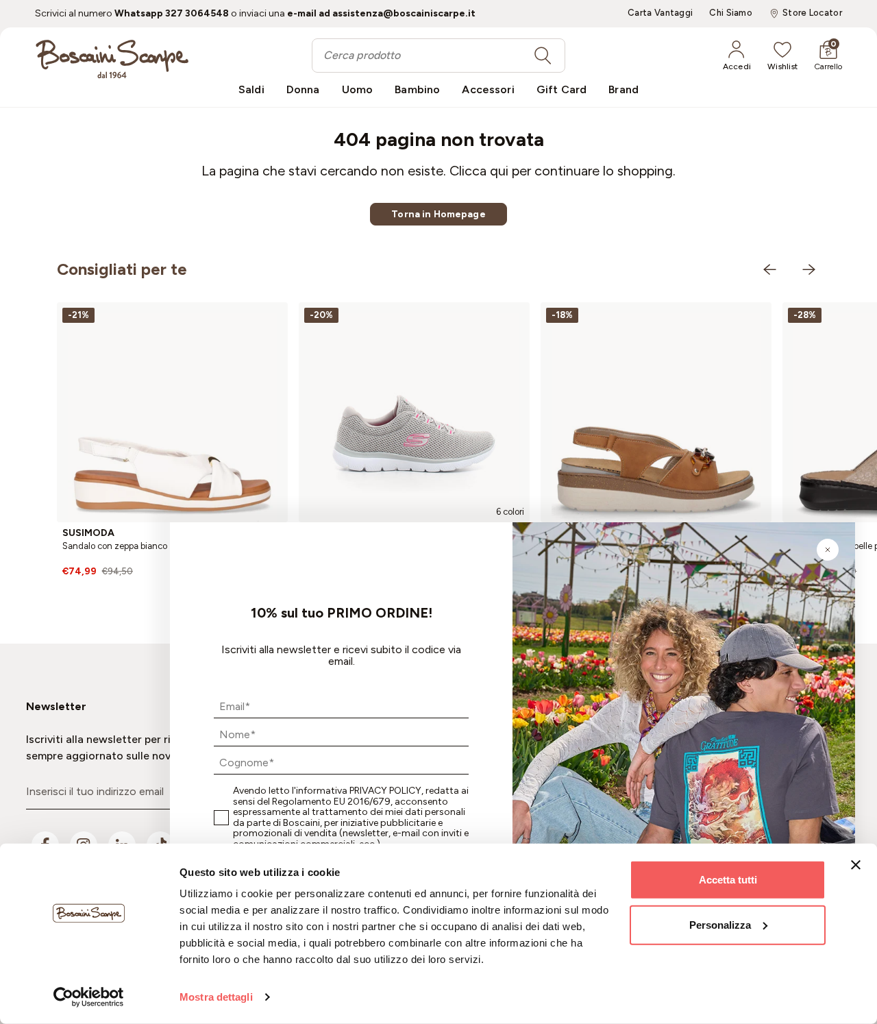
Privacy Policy (385, 790)
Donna (303, 89)
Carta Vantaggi (660, 13)
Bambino (417, 89)
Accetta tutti (728, 880)
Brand (623, 89)
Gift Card (561, 89)
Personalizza (720, 924)
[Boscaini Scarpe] (112, 59)
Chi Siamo (730, 13)
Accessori (488, 89)
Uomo (357, 89)
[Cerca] (543, 55)
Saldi (251, 89)
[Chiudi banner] (856, 865)
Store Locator (812, 13)
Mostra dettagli (216, 997)
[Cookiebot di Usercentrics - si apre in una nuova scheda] (89, 997)
